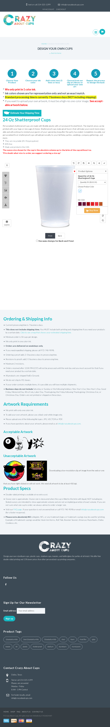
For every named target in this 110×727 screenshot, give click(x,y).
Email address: (9, 611)
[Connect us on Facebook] (5, 584)
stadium (50, 646)
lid (16, 646)
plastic (25, 646)
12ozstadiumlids (12, 639)
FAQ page (17, 509)
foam (72, 639)
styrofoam (62, 646)
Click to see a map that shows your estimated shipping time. (45, 332)
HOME (6, 712)
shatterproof (37, 646)
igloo (93, 639)
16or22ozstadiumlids (31, 639)
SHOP (12, 712)
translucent (76, 646)
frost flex (83, 639)
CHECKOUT (61, 9)
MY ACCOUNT (48, 9)
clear (63, 639)
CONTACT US (37, 712)
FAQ (18, 712)
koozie (8, 646)
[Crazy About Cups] (19, 20)
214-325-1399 (44, 4)
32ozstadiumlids (50, 639)
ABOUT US (26, 712)
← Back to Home (55, 53)
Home (44, 44)
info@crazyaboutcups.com (72, 4)
